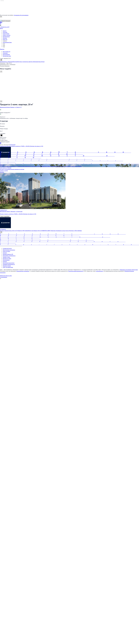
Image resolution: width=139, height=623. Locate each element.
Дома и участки (6, 35)
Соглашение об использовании (21, 15)
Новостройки (6, 33)
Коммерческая (6, 36)
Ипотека (5, 38)
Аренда (4, 30)
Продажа (5, 32)
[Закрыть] (1, 16)
